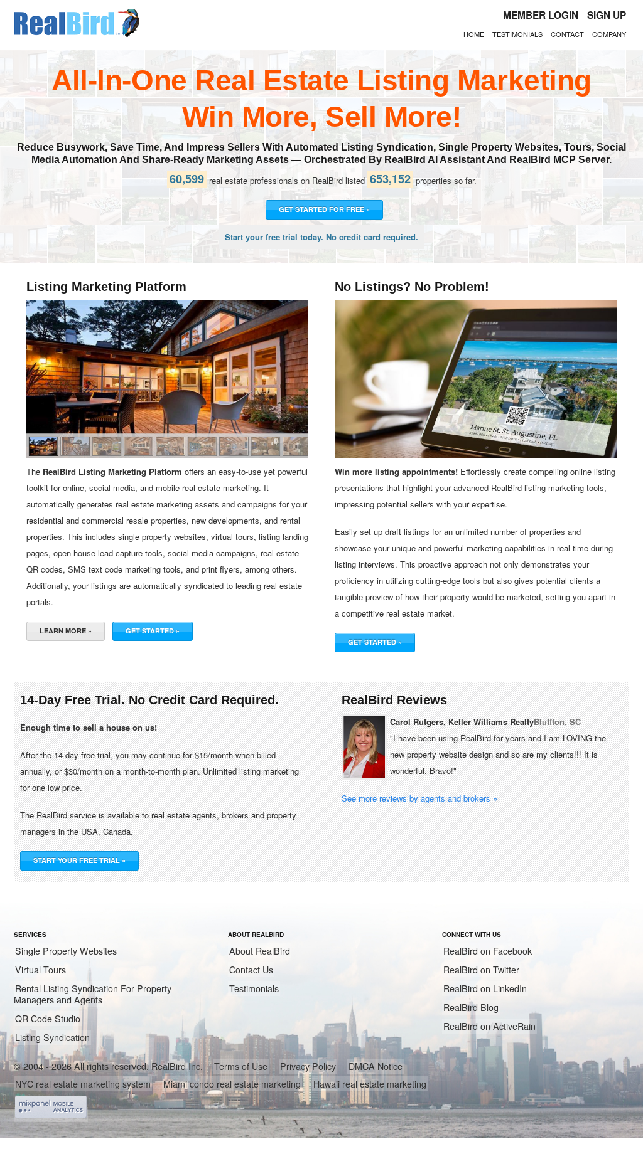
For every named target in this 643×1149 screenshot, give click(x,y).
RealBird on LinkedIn (485, 988)
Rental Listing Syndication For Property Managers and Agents (92, 994)
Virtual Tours (40, 969)
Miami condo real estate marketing (232, 1084)
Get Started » (153, 630)
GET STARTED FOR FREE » (324, 209)
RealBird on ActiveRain (489, 1026)
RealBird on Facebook (487, 951)
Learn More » (66, 630)
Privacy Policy (308, 1066)
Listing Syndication (52, 1037)
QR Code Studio (47, 1018)
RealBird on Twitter (481, 969)
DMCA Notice (376, 1066)
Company (609, 34)
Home (473, 34)
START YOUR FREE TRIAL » (79, 860)
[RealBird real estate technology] (76, 35)
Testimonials (517, 34)
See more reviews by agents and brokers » (419, 798)
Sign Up (606, 15)
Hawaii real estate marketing (369, 1084)
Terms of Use (240, 1066)
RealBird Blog (471, 1007)
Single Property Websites (66, 951)
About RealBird (259, 951)
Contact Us (251, 969)
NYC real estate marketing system (83, 1084)
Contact (567, 34)
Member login (540, 15)
